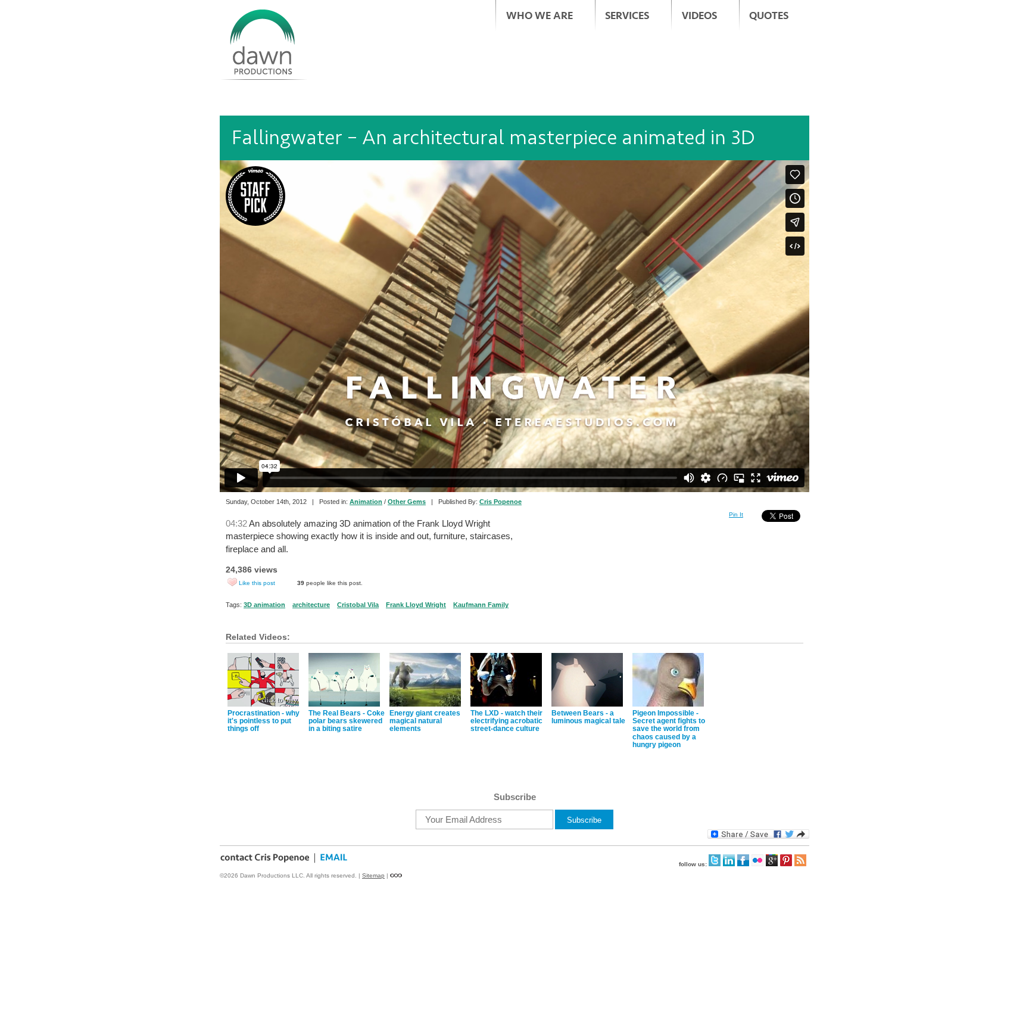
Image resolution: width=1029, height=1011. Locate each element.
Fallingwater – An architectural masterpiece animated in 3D (493, 138)
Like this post (257, 583)
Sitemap (373, 875)
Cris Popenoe (500, 501)
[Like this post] (232, 582)
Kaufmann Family (481, 604)
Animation (366, 501)
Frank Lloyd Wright (416, 604)
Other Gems (407, 501)
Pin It (736, 514)
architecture (311, 604)
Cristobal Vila (358, 604)
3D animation (264, 604)
